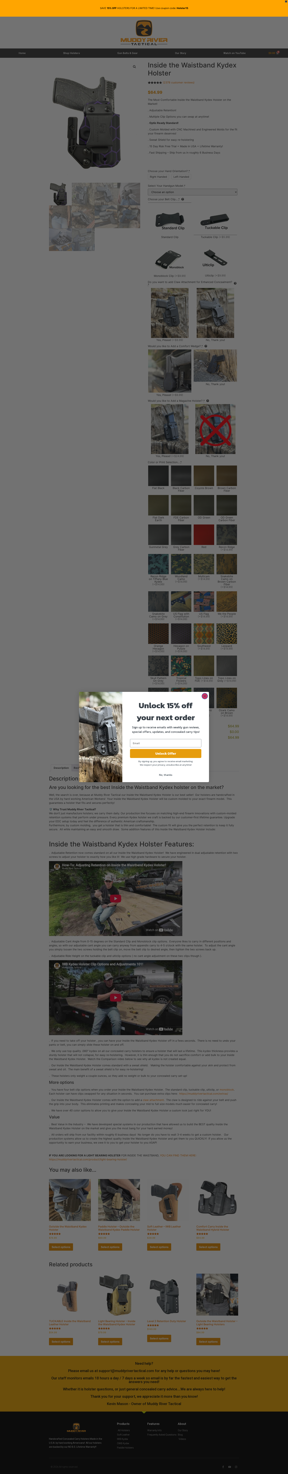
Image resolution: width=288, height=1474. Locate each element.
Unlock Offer (165, 753)
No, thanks (165, 775)
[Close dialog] (205, 696)
